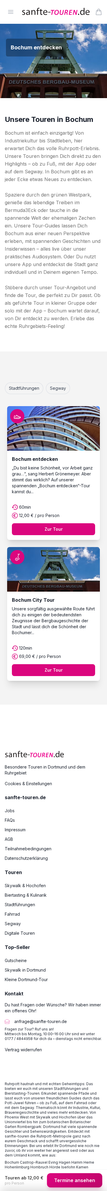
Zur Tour (54, 529)
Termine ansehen (74, 1180)
